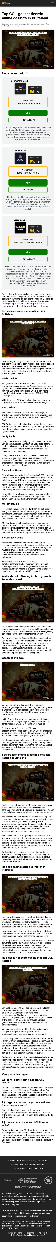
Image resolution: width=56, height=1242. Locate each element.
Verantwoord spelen (22, 1168)
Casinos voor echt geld (35, 24)
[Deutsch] (4, 46)
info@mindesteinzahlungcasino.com (30, 1233)
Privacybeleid (17, 1164)
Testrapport (28, 119)
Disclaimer (43, 1160)
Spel (28, 112)
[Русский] (11, 46)
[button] (52, 3)
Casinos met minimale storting (13, 24)
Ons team (38, 1168)
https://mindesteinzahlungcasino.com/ (28, 1235)
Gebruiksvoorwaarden (35, 1164)
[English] (25, 46)
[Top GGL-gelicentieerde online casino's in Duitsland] (6, 3)
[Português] (18, 46)
